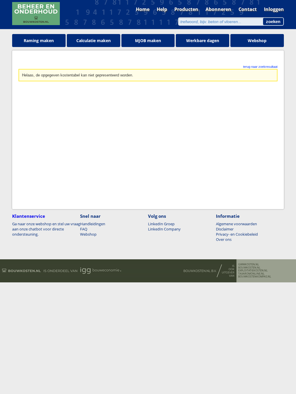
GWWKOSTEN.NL (248, 264)
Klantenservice (28, 216)
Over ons (224, 239)
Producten (186, 9)
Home (142, 9)
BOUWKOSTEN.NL (249, 267)
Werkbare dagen (202, 40)
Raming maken (39, 40)
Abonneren (218, 9)
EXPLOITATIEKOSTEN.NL (253, 270)
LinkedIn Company (164, 229)
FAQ (83, 229)
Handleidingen (92, 223)
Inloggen (274, 9)
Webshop (257, 40)
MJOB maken (148, 40)
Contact (247, 9)
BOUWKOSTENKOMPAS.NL (254, 276)
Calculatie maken (93, 40)
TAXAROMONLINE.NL (251, 273)
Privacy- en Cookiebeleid (237, 234)
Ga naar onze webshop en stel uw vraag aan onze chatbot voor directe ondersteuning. (46, 229)
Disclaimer (225, 229)
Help (162, 9)
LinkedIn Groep (161, 223)
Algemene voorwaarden (236, 223)
